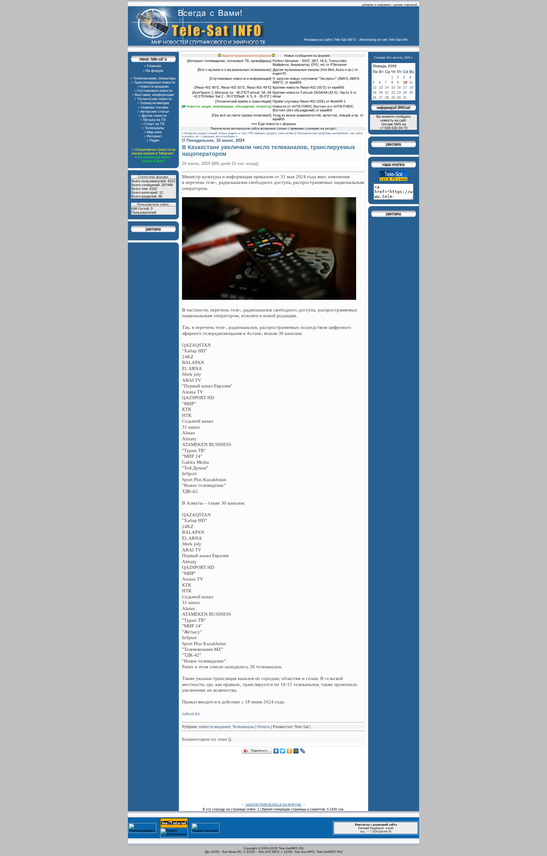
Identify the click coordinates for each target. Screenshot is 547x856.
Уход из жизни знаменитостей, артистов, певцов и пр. (316, 115)
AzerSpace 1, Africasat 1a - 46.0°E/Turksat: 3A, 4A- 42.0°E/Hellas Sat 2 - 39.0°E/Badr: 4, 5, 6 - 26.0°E (231, 94)
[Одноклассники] (289, 751)
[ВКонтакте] (276, 751)
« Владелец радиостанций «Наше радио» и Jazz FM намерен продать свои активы (238, 133)
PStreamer (338, 64)
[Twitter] (283, 751)
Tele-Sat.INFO (304, 851)
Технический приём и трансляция (243, 101)
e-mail (389, 828)
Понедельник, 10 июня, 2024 (214, 140)
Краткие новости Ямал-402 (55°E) (300, 87)
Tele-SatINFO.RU (291, 848)
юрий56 (295, 82)
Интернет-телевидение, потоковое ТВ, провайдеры (229, 61)
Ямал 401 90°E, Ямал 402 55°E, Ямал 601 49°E (232, 87)
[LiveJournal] (302, 751)
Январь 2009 (385, 66)
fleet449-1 (338, 101)
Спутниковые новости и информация (240, 78)
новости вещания (214, 727)
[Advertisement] (345, 23)
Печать (263, 727)
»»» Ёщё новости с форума (273, 124)
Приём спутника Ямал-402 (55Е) (299, 101)
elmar (277, 96)
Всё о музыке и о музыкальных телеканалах (234, 70)
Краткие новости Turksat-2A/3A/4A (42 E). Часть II (312, 92)
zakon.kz (191, 713)
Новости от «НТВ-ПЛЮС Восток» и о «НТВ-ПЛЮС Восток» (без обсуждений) (313, 108)
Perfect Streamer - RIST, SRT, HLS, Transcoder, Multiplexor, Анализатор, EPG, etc (310, 62)
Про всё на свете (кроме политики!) (241, 115)
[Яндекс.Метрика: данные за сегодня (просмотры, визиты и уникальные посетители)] (205, 828)
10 (405, 82)
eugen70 (279, 73)
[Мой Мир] (296, 751)
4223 (171, 181)
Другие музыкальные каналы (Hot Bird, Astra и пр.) (313, 70)
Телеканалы (243, 727)
